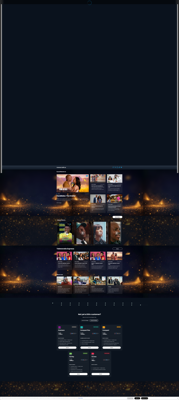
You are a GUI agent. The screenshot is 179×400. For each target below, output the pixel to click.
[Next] (121, 233)
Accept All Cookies (145, 398)
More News (117, 217)
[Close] (177, 398)
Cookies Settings (130, 398)
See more (73, 87)
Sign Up (67, 347)
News (117, 248)
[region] (89, 398)
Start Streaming (61, 87)
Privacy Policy (80, 398)
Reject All (137, 398)
